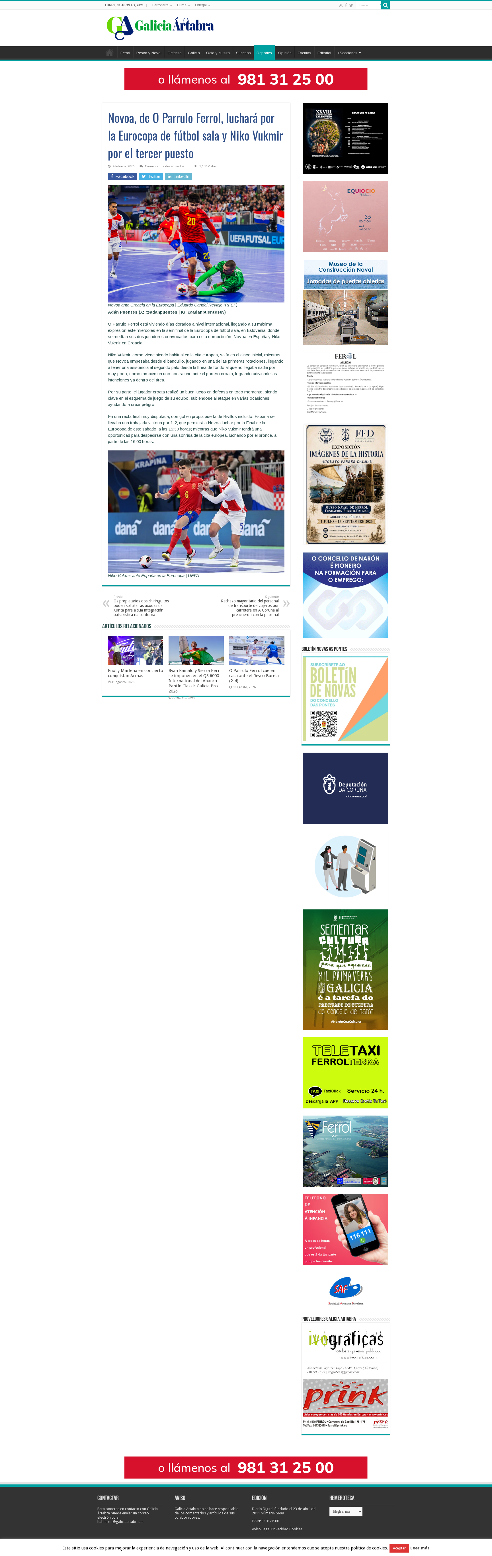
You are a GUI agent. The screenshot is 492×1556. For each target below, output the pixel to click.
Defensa (175, 53)
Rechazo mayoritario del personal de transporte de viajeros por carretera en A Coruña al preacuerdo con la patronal (250, 606)
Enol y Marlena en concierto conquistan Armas (135, 673)
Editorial (324, 53)
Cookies (295, 1529)
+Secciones (347, 53)
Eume (181, 5)
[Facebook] (346, 5)
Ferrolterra (160, 5)
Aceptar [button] (399, 1548)
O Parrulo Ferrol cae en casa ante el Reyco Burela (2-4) (254, 675)
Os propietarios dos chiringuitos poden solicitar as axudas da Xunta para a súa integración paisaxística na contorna (141, 606)
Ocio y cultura (218, 53)
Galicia (194, 53)
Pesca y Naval (148, 53)
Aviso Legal (261, 1529)
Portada (109, 52)
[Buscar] (385, 5)
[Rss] (341, 5)
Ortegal (201, 5)
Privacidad (279, 1529)
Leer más (420, 1548)
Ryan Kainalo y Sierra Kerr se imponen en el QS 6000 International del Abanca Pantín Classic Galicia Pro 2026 (194, 681)
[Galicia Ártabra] (160, 27)
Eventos (304, 53)
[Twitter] (351, 5)
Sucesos (243, 53)
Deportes (264, 53)
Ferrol (125, 53)
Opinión (285, 53)
